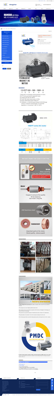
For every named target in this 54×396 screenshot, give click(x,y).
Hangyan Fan (45, 394)
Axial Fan (3, 55)
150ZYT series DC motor (13, 28)
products (9, 28)
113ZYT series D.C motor (5, 40)
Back (35, 372)
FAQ (35, 8)
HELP (42, 8)
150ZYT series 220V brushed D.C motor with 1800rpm (45, 42)
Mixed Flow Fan (4, 59)
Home (6, 28)
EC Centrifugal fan (4, 46)
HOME (5, 8)
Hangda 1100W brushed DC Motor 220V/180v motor (44, 43)
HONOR (29, 8)
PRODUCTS (23, 8)
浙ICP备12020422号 (41, 394)
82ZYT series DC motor (5, 381)
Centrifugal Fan (4, 388)
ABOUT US (11, 8)
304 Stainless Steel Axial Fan (6, 57)
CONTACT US (48, 8)
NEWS (17, 8)
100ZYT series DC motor (5, 38)
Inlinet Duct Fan (4, 386)
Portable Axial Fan (4, 387)
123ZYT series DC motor (5, 42)
